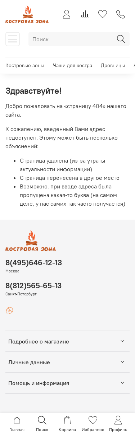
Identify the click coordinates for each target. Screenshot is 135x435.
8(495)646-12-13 (33, 262)
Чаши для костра (72, 65)
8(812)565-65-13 (33, 285)
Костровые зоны (24, 65)
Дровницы (113, 65)
